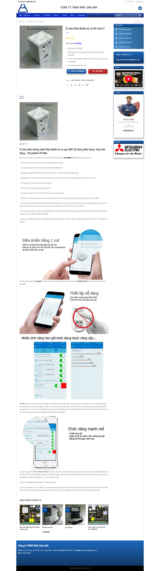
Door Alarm (68, 527)
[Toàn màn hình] (140, 85)
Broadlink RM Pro (83, 281)
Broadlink (67, 158)
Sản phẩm (30, 22)
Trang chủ (21, 22)
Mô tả (22, 98)
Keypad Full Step (47, 527)
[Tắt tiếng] (136, 85)
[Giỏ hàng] (140, 8)
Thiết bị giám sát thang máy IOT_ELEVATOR (96, 528)
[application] (129, 78)
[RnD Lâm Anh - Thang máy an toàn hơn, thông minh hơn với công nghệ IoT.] (37, 8)
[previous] (19, 520)
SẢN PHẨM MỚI (39, 22)
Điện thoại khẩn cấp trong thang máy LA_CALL (29, 528)
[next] (108, 520)
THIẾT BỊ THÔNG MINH (87, 80)
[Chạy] (118, 85)
